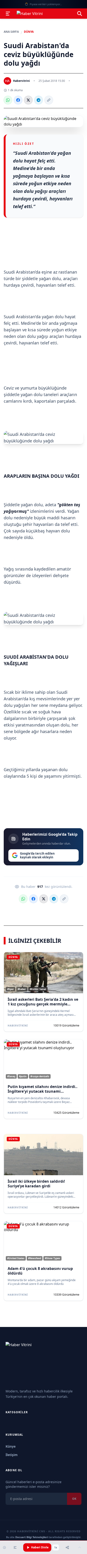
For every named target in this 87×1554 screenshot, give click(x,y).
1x (55, 1547)
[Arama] (79, 13)
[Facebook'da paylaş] (18, 100)
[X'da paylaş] (28, 100)
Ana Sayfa (11, 32)
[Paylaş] (67, 1547)
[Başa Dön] (79, 1547)
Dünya (29, 32)
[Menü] (8, 13)
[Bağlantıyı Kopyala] (49, 100)
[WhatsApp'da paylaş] (8, 100)
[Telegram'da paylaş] (38, 100)
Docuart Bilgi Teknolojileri (31, 1537)
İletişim (12, 1455)
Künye (11, 1446)
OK (74, 1499)
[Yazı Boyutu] (15, 1547)
